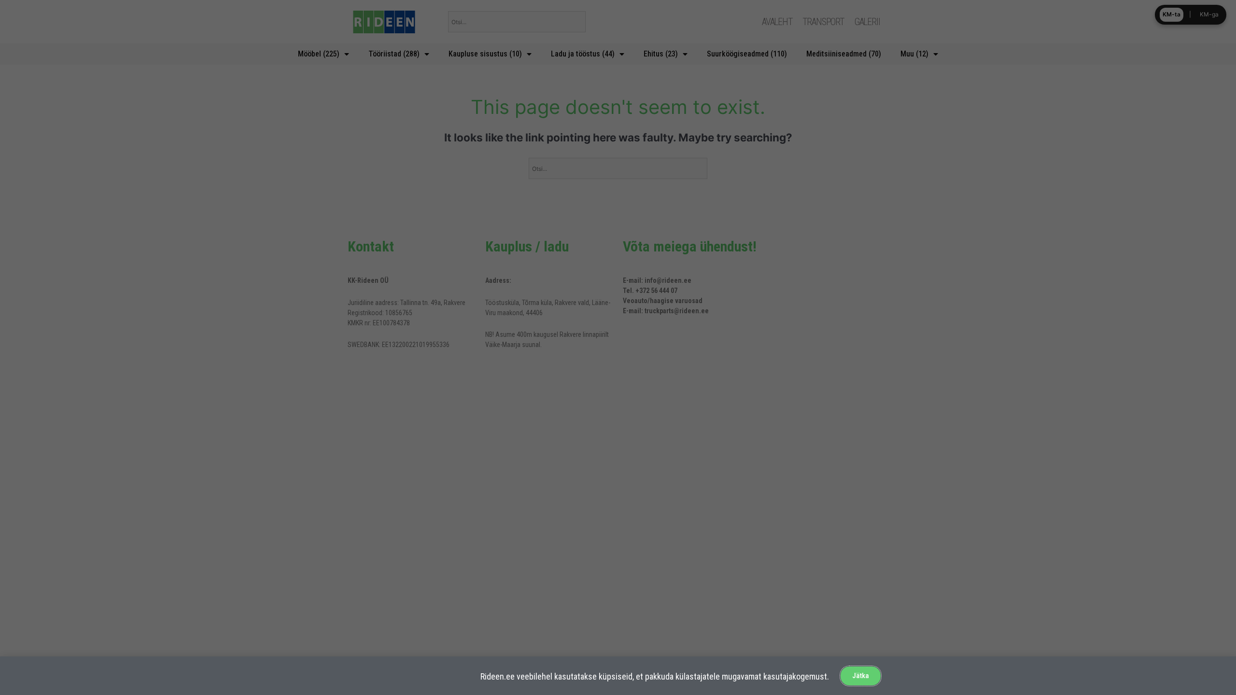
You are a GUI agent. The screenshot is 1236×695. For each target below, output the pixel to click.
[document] (618, 347)
